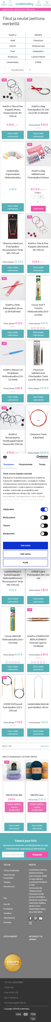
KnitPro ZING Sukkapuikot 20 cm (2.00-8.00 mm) (13, 308)
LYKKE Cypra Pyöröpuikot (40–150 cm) (38, 574)
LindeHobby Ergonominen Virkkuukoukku (13, 174)
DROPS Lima (36, 795)
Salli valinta (25, 554)
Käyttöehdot (11, 998)
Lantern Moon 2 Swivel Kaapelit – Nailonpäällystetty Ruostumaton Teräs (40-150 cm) (12, 578)
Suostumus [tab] (9, 464)
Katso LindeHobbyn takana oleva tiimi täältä (37, 909)
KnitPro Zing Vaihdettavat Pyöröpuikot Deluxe (38, 174)
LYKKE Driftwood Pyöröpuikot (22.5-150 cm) (13, 707)
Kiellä (25, 562)
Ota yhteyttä (11, 992)
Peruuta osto (9, 886)
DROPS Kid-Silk (14, 795)
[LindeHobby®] (24, 4)
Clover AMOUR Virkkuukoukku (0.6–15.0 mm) (13, 639)
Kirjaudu (37, 854)
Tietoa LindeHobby (11, 870)
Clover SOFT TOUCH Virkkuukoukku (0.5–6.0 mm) (38, 309)
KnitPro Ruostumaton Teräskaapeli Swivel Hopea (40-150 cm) (13, 439)
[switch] (44, 517)
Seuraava (45, 746)
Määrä (38, 192)
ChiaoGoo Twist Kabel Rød (38, 436)
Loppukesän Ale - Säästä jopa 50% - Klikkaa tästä (18, 9)
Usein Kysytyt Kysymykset (9, 876)
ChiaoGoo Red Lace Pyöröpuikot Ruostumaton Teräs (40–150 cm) (12, 248)
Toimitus (7, 882)
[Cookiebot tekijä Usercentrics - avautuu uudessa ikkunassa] (36, 457)
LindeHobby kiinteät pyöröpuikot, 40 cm (38, 706)
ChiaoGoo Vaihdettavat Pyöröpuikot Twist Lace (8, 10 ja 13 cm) (38, 374)
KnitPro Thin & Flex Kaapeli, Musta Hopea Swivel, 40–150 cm (13, 111)
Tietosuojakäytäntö (15, 1003)
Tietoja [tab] (42, 464)
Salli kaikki (25, 545)
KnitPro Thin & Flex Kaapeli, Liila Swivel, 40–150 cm (38, 246)
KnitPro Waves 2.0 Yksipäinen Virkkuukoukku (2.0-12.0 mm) (12, 374)
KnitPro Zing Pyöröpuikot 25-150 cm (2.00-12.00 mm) (38, 109)
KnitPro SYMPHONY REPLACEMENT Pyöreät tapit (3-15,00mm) (38, 641)
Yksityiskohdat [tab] (25, 464)
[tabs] (10, 3)
